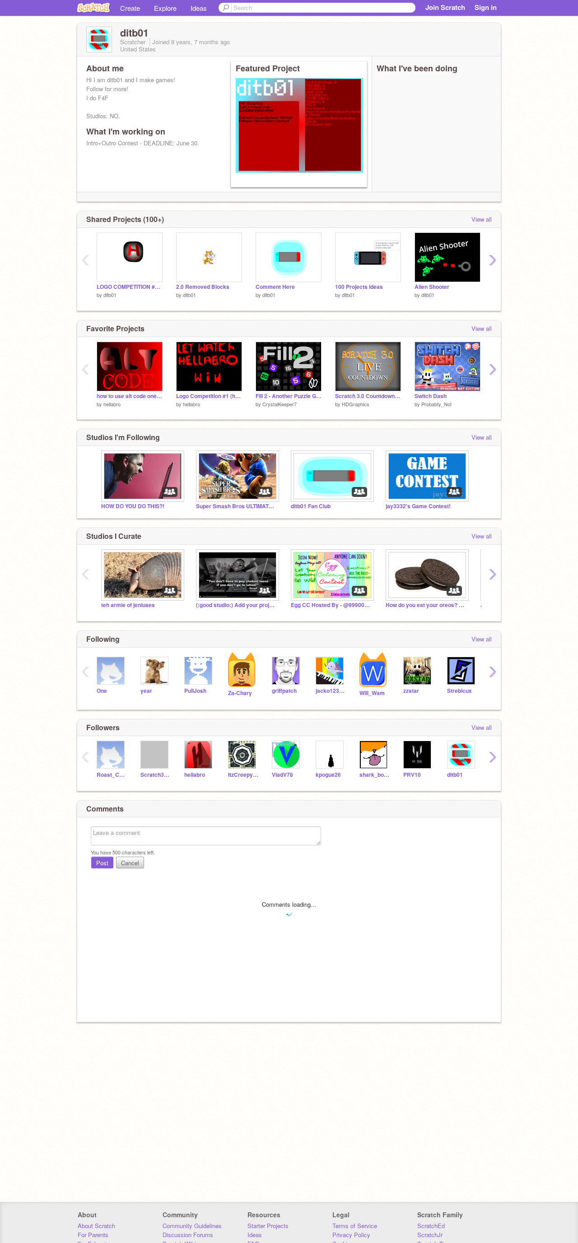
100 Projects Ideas (359, 287)
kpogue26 (328, 775)
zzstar (411, 691)
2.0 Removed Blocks (202, 287)
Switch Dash (431, 396)
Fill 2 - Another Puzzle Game (289, 396)
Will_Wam (372, 693)
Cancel (130, 862)
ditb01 (110, 294)
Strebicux (459, 691)
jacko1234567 (331, 691)
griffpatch (284, 691)
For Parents (93, 1234)
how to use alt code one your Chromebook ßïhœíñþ (130, 396)
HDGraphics (355, 404)
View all (481, 219)
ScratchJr (430, 1234)
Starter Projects (268, 1225)
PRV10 (412, 775)
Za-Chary (240, 693)
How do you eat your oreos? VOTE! (426, 605)
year (146, 691)
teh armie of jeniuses (128, 605)
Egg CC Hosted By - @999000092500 (331, 605)
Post (102, 862)
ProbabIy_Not (436, 404)
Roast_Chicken (112, 775)
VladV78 (282, 775)
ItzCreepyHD (243, 775)
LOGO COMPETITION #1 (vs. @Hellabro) (130, 287)
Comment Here (275, 287)
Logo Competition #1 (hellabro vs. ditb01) (209, 396)
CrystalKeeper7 (279, 404)
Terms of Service (354, 1225)
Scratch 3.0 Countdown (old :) (368, 396)
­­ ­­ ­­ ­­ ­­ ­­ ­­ (241, 179)
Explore (165, 8)
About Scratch (96, 1225)
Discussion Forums (188, 1234)
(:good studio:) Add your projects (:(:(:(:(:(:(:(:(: (236, 605)
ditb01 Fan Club (311, 506)
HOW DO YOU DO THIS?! (132, 506)
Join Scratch (445, 7)
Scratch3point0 (155, 775)
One (102, 691)
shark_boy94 (374, 775)
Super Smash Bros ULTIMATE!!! (236, 506)
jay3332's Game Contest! (418, 506)
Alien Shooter (432, 287)
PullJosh (195, 691)
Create (130, 8)
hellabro (112, 404)
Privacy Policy (351, 1234)
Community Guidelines (192, 1225)
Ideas (199, 8)
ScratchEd (431, 1225)
